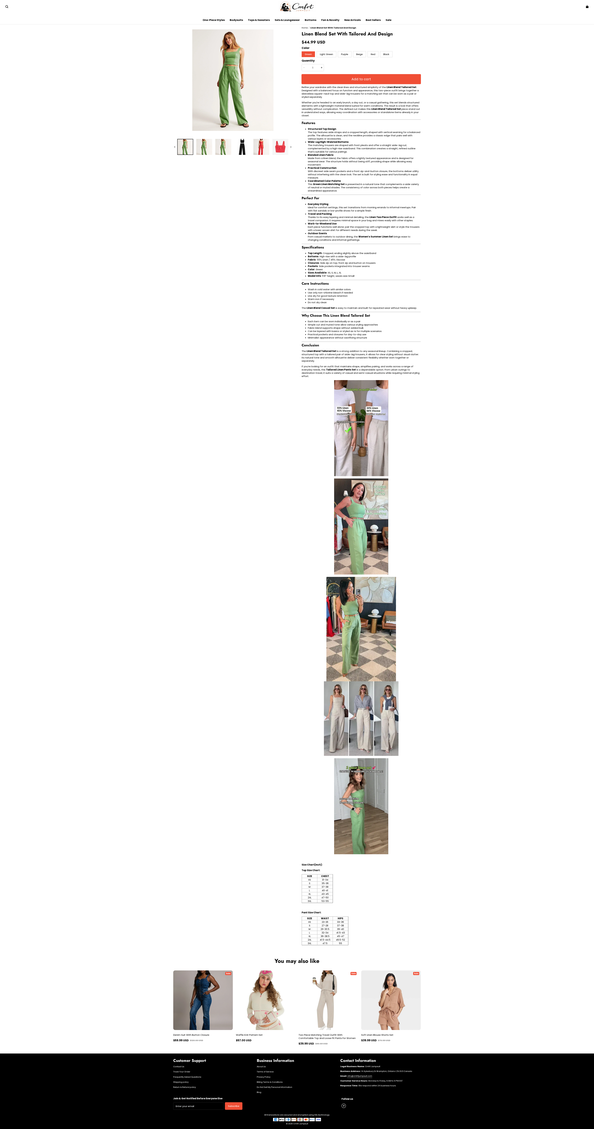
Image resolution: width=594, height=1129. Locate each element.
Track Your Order (181, 1071)
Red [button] (373, 54)
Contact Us (178, 1066)
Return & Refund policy (184, 1087)
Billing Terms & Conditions (270, 1082)
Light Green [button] (326, 54)
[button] (7, 6)
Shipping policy (181, 1082)
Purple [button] (344, 54)
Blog (259, 1092)
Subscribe (233, 1106)
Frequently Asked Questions (187, 1077)
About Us (261, 1066)
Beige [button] (359, 54)
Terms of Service (265, 1071)
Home (305, 27)
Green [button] (308, 54)
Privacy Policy (263, 1077)
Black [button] (386, 54)
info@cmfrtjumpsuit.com (359, 1076)
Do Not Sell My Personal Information (274, 1087)
